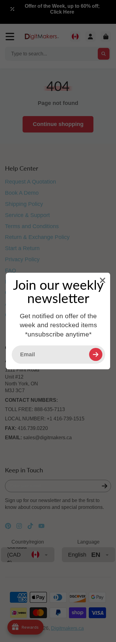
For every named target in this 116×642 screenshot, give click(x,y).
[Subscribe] (95, 354)
